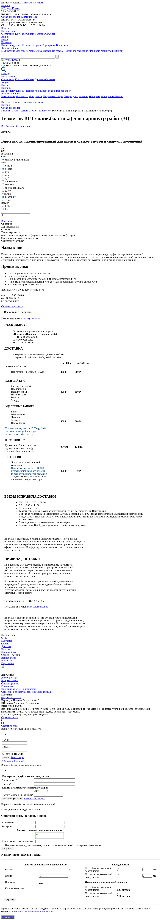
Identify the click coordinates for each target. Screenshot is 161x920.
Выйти (119, 51)
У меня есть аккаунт (34, 798)
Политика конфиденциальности (18, 689)
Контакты (20, 33)
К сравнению (22, 126)
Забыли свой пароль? (13, 761)
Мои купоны (108, 51)
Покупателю (8, 31)
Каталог (5, 28)
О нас (4, 638)
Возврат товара (9, 680)
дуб (7, 178)
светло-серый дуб (14, 187)
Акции (5, 36)
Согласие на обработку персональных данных (26, 691)
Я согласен (8, 917)
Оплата (30, 33)
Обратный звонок (10, 16)
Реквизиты (7, 686)
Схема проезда (29, 16)
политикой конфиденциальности (35, 911)
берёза (8, 168)
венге (8, 175)
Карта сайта (7, 663)
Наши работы (8, 652)
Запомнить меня (14, 753)
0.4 (6, 209)
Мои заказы (22, 51)
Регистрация (17, 757)
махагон (9, 184)
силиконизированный (17, 159)
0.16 (7, 206)
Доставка (40, 33)
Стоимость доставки (12, 306)
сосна (8, 191)
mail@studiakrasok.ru (37, 606)
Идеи (4, 45)
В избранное (8, 126)
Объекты (50, 33)
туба (7, 200)
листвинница (12, 181)
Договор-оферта (10, 677)
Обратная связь (9, 717)
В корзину (6, 221)
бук (7, 172)
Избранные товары (53, 51)
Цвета (4, 39)
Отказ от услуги (10, 683)
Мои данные (35, 51)
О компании (7, 33)
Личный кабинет (10, 48)
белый (8, 165)
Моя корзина (8, 51)
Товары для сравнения (76, 51)
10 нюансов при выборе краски (39, 45)
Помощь (5, 5)
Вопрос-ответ (63, 45)
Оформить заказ (9, 725)
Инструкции (14, 45)
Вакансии (6, 660)
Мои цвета (94, 51)
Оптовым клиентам (32, 2)
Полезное (6, 42)
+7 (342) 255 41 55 (30, 318)
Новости (6, 649)
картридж (10, 197)
